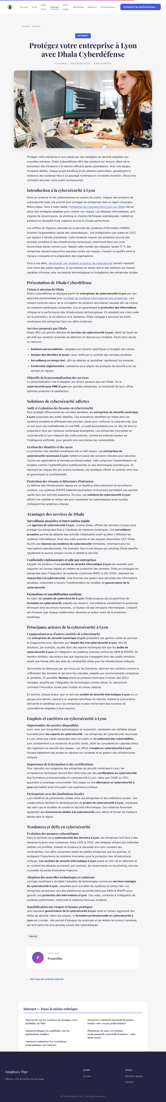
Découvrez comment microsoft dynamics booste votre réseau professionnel (111, 1021)
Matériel (92, 7)
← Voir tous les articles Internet (45, 979)
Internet (54, 7)
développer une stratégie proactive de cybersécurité (80, 263)
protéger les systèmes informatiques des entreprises (95, 298)
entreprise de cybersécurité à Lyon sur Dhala (97, 206)
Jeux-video (65, 7)
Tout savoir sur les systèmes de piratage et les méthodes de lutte (51, 1021)
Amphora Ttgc (16, 1071)
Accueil (24, 7)
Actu (34, 7)
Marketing (78, 7)
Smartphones (108, 7)
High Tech (43, 7)
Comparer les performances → (140, 6)
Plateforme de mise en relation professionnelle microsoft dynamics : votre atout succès (112, 1034)
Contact (129, 1081)
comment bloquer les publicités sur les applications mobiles (47, 1032)
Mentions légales (134, 1076)
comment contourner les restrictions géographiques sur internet (46, 1043)
